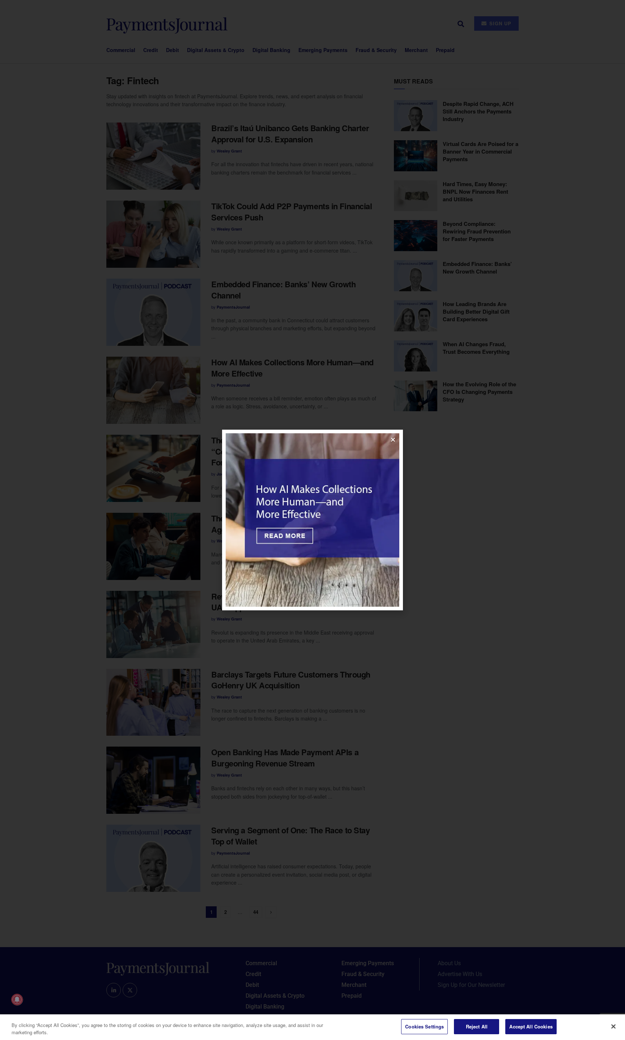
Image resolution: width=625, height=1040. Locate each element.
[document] (312, 520)
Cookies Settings (424, 1026)
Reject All (477, 1026)
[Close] (613, 1026)
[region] (312, 1027)
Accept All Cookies (530, 1026)
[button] (393, 439)
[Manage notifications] (17, 999)
